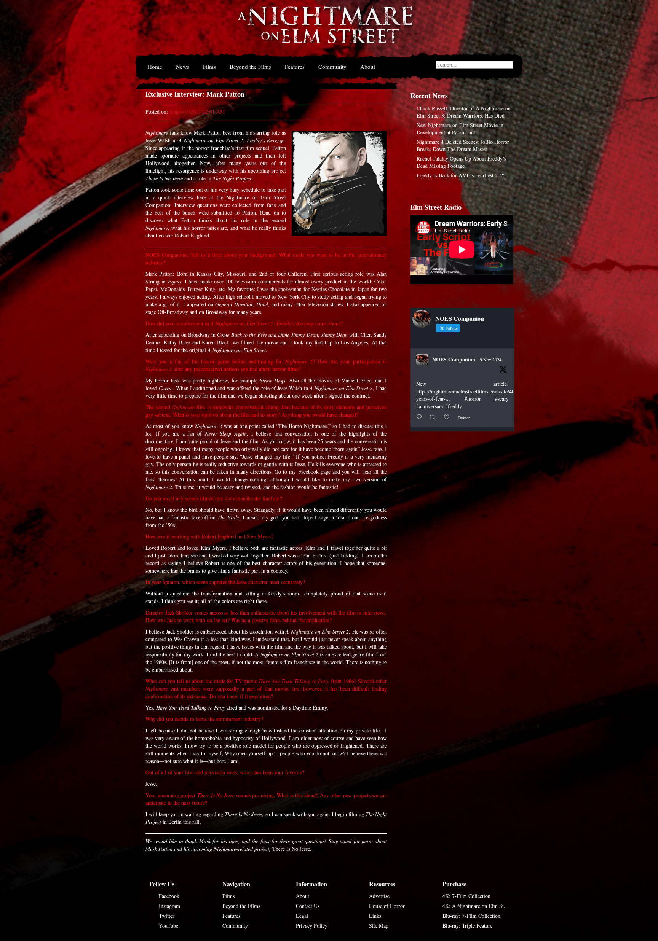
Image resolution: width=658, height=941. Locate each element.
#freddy (453, 406)
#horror (473, 398)
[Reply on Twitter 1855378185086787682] (420, 417)
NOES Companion (453, 359)
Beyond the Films (250, 66)
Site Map (378, 925)
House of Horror (387, 905)
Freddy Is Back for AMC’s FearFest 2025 (461, 175)
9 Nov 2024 (490, 360)
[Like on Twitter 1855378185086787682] (449, 417)
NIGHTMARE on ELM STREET (325, 29)
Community (332, 66)
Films (209, 66)
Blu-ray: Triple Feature (467, 925)
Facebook (169, 896)
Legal (302, 915)
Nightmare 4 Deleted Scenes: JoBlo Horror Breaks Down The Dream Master (463, 145)
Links (375, 915)
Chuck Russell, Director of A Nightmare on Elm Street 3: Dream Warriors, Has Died (464, 112)
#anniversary (430, 406)
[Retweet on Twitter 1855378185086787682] (434, 417)
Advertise (379, 896)
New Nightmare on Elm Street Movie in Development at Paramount (460, 128)
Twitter (166, 915)
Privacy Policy (311, 925)
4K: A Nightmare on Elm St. (473, 905)
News (182, 66)
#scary (502, 398)
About (367, 66)
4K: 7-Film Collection (466, 896)
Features (295, 66)
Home (155, 66)
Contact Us (307, 905)
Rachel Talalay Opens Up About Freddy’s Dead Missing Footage (461, 162)
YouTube (168, 925)
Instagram (169, 905)
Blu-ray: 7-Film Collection (471, 915)
